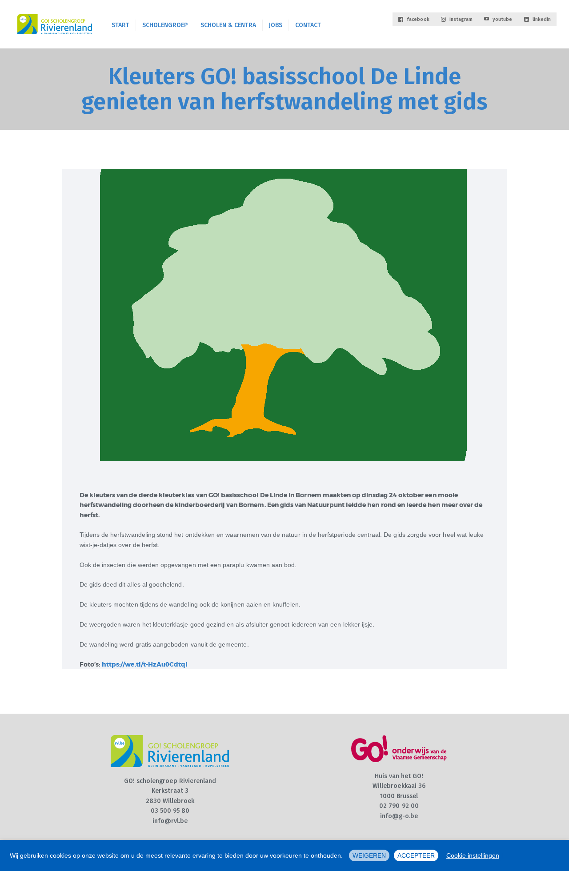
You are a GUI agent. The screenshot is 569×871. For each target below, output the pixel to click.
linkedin (542, 19)
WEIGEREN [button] (369, 855)
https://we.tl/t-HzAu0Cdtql (145, 664)
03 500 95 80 (170, 811)
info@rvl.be (170, 821)
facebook (418, 19)
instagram (461, 19)
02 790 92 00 (399, 806)
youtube (502, 19)
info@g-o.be (399, 816)
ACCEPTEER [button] (416, 855)
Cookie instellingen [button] (472, 855)
